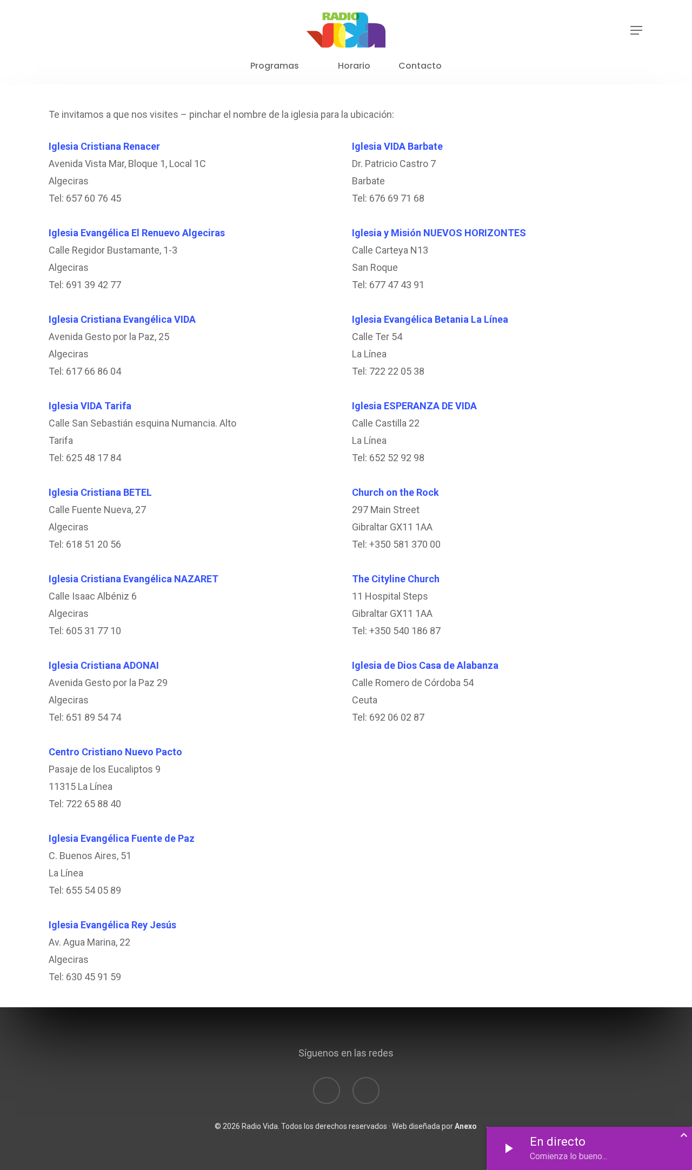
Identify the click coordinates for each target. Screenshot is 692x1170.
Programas (274, 66)
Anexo (466, 1126)
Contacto (420, 66)
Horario (354, 66)
